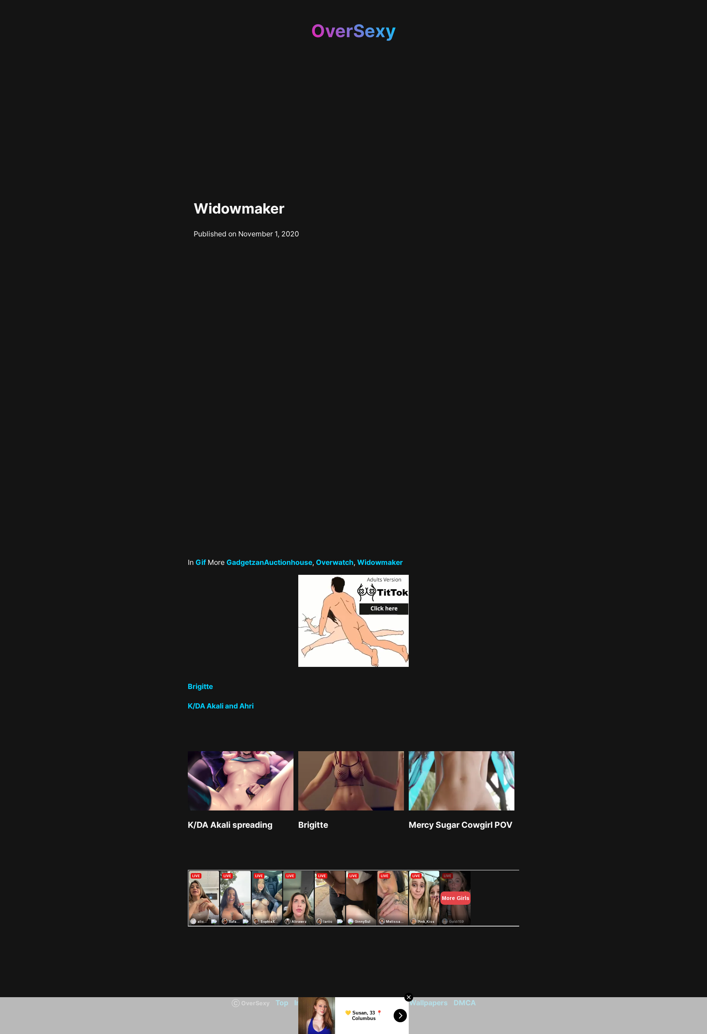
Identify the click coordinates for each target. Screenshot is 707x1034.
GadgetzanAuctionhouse (269, 562)
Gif (201, 562)
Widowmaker (380, 562)
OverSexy (353, 31)
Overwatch (335, 562)
